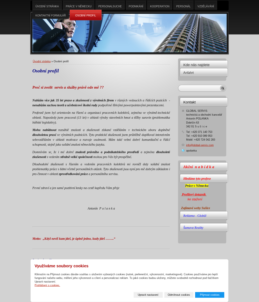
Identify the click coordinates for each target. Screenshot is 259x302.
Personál (183, 6)
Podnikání (136, 6)
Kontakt (189, 102)
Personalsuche (110, 6)
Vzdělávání (205, 6)
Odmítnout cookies (179, 294)
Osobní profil (85, 15)
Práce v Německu (78, 6)
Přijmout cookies (210, 294)
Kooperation (159, 6)
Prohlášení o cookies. (47, 285)
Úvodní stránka (42, 61)
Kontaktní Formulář (50, 15)
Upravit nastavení (148, 294)
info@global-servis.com (200, 145)
